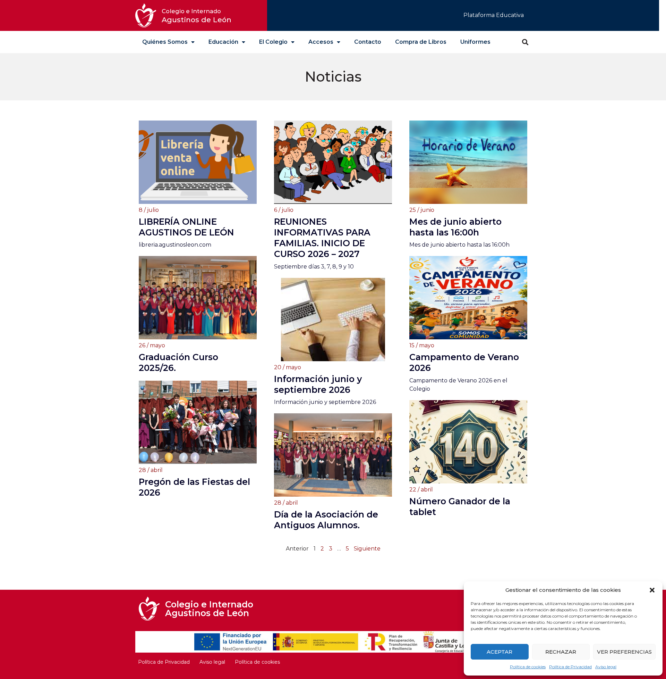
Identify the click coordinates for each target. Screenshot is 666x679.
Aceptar (499, 651)
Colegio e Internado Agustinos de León (209, 608)
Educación (223, 42)
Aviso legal (605, 666)
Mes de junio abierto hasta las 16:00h (455, 227)
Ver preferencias (624, 651)
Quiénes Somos (165, 42)
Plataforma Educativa (493, 15)
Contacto (367, 42)
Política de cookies (528, 666)
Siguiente (367, 548)
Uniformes (475, 42)
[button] (652, 590)
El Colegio (273, 42)
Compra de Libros (420, 42)
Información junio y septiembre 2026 (318, 384)
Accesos (320, 42)
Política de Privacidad (570, 666)
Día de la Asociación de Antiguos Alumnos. (326, 519)
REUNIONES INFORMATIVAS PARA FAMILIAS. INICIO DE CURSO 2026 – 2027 (322, 237)
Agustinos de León (196, 16)
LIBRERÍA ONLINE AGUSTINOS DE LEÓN (186, 227)
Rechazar (560, 651)
